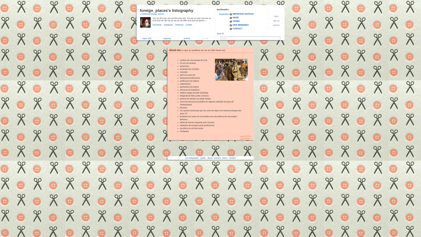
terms (225, 158)
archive (187, 38)
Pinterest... (180, 25)
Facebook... (158, 25)
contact (232, 158)
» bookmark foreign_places (152, 14)
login (276, 16)
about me (197, 50)
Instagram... (169, 25)
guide (203, 158)
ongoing (167, 38)
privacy (217, 158)
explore (276, 25)
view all (220, 33)
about (209, 158)
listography (224, 14)
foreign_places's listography (166, 10)
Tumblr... (190, 25)
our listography (192, 158)
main (146, 38)
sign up (276, 21)
